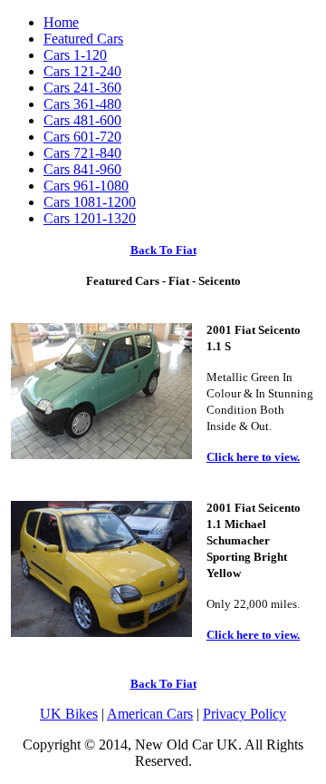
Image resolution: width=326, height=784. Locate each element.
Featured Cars (83, 38)
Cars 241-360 (82, 87)
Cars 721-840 (82, 153)
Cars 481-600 (82, 120)
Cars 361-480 (82, 104)
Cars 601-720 (82, 136)
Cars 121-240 (82, 71)
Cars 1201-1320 (89, 218)
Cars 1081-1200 (89, 202)
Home (61, 22)
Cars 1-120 (75, 55)
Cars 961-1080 (86, 185)
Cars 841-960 (82, 169)
